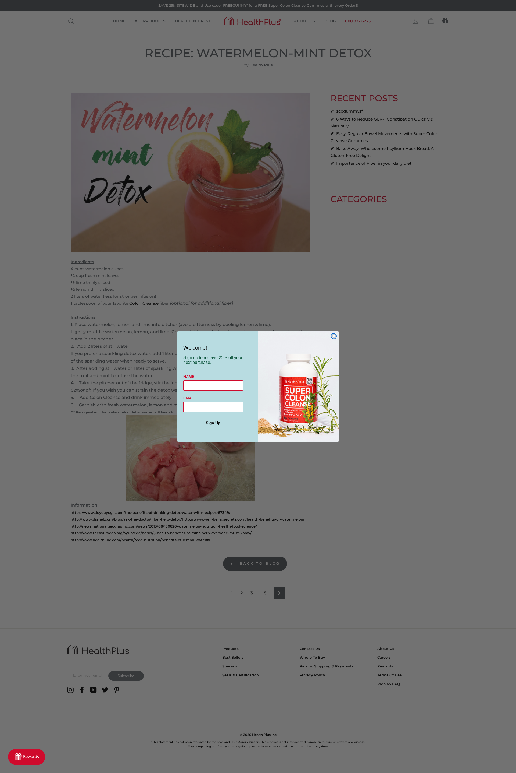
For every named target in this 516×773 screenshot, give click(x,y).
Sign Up (213, 423)
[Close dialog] (333, 336)
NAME (188, 376)
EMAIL (189, 398)
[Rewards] (26, 757)
